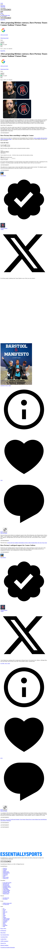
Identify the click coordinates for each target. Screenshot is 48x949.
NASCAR (5, 911)
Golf (4, 910)
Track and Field (6, 919)
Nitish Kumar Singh (4, 38)
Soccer (4, 924)
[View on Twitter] (24, 276)
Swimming (5, 925)
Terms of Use (5, 878)
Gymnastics (5, 920)
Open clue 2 (5, 151)
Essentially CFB (6, 892)
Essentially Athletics (7, 887)
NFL (4, 19)
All (3, 908)
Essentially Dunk (6, 885)
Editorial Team (6, 871)
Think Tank (2, 6)
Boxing (4, 909)
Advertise (5, 869)
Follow (2, 229)
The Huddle (5, 888)
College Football (6, 918)
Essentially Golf (6, 883)
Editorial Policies (6, 872)
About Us (5, 868)
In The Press (5, 873)
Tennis (4, 915)
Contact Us (5, 875)
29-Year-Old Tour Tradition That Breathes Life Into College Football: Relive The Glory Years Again (27, 542)
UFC (4, 916)
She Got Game (6, 884)
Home (1, 19)
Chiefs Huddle (6, 889)
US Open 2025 (6, 904)
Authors (4, 870)
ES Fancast (5, 899)
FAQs (4, 876)
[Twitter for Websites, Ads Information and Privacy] (24, 432)
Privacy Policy (6, 877)
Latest (1, 3)
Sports (3, 14)
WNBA (4, 917)
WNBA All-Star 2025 (7, 903)
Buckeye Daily (6, 893)
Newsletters (2, 5)
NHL (4, 926)
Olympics (5, 921)
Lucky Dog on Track (7, 882)
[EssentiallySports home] (21, 855)
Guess (14, 158)
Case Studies (4, 16)
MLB (4, 923)
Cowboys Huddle (6, 890)
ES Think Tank (6, 897)
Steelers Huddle (6, 891)
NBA (4, 913)
